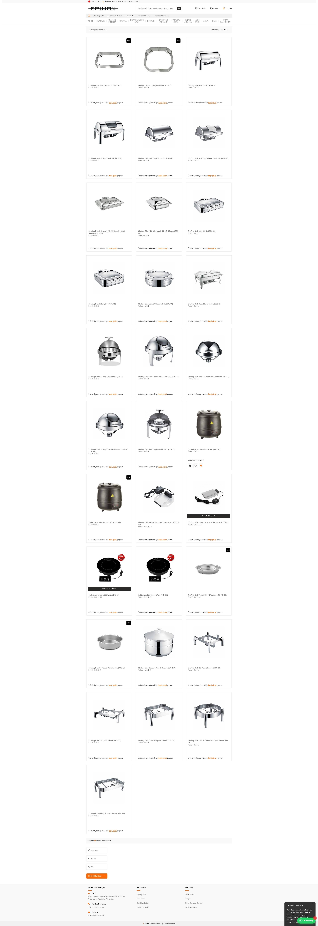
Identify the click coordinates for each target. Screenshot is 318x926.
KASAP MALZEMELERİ (225, 21)
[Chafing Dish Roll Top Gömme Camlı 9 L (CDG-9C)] (208, 132)
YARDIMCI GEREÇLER (112, 21)
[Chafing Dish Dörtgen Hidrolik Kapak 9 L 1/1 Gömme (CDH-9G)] (109, 205)
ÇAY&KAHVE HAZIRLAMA (163, 21)
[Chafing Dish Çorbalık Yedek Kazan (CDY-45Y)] (159, 642)
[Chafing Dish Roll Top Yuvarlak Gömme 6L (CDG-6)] (208, 351)
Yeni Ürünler (130, 16)
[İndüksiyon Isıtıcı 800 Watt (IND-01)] (159, 569)
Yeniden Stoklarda (144, 16)
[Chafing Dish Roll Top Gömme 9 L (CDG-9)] (159, 132)
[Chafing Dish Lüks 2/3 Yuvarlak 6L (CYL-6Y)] (159, 278)
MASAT (205, 21)
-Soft (145, 924)
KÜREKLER (101, 21)
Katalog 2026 (99, 16)
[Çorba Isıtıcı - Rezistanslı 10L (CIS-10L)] (208, 424)
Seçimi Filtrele (94, 876)
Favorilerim (141, 899)
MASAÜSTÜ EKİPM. (176, 21)
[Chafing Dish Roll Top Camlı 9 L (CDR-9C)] (109, 132)
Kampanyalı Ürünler (114, 16)
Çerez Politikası (191, 907)
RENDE (90, 21)
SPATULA (123, 21)
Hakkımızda (190, 894)
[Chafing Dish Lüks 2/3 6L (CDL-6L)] (109, 278)
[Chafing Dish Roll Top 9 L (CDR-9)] (208, 60)
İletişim (188, 899)
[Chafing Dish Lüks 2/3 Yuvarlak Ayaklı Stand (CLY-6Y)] (208, 715)
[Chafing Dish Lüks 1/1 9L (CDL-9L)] (208, 205)
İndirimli (94, 858)
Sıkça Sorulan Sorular (194, 903)
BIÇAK (214, 21)
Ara (179, 8)
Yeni (92, 866)
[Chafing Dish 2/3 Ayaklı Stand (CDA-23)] (208, 642)
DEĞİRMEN (151, 21)
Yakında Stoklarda (161, 16)
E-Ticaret (151, 924)
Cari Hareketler (143, 903)
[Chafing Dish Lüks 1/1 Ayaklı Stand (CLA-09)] (109, 788)
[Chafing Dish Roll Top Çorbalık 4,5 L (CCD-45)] (159, 424)
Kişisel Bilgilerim (143, 907)
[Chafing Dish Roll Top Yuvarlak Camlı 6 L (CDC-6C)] (159, 351)
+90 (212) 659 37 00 (121, 1)
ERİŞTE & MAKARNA (188, 21)
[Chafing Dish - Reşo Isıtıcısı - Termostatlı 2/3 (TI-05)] (159, 496)
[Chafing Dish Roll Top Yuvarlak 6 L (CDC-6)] (109, 351)
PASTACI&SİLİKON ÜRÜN (137, 21)
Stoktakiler (95, 850)
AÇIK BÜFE (197, 21)
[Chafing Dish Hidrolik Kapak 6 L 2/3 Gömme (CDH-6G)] (159, 205)
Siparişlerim (141, 894)
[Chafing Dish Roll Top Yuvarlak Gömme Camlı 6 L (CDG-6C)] (109, 424)
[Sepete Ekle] (190, 465)
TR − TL (93, 1)
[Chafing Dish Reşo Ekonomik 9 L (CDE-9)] (208, 278)
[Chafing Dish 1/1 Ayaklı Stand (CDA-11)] (109, 715)
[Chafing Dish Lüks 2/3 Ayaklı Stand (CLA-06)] (159, 715)
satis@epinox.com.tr (96, 915)
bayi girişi (113, 103)
